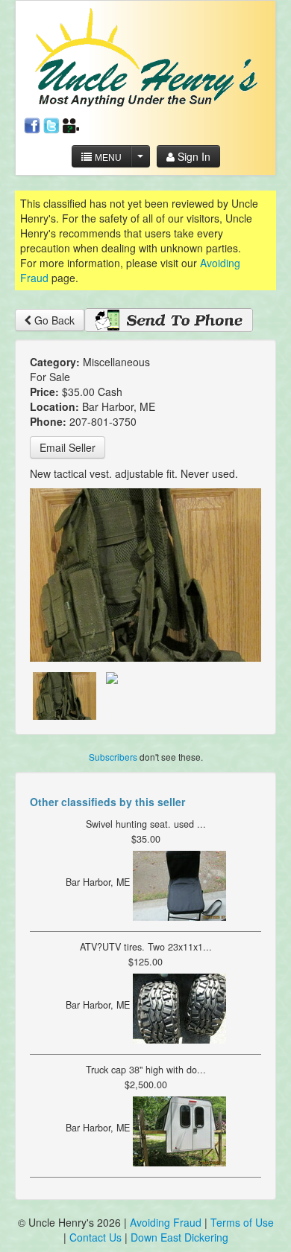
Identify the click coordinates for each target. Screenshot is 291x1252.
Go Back (53, 320)
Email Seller (68, 447)
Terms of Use (242, 1222)
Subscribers (113, 756)
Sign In (192, 156)
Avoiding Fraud (165, 1222)
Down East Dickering (179, 1237)
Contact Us (97, 1237)
